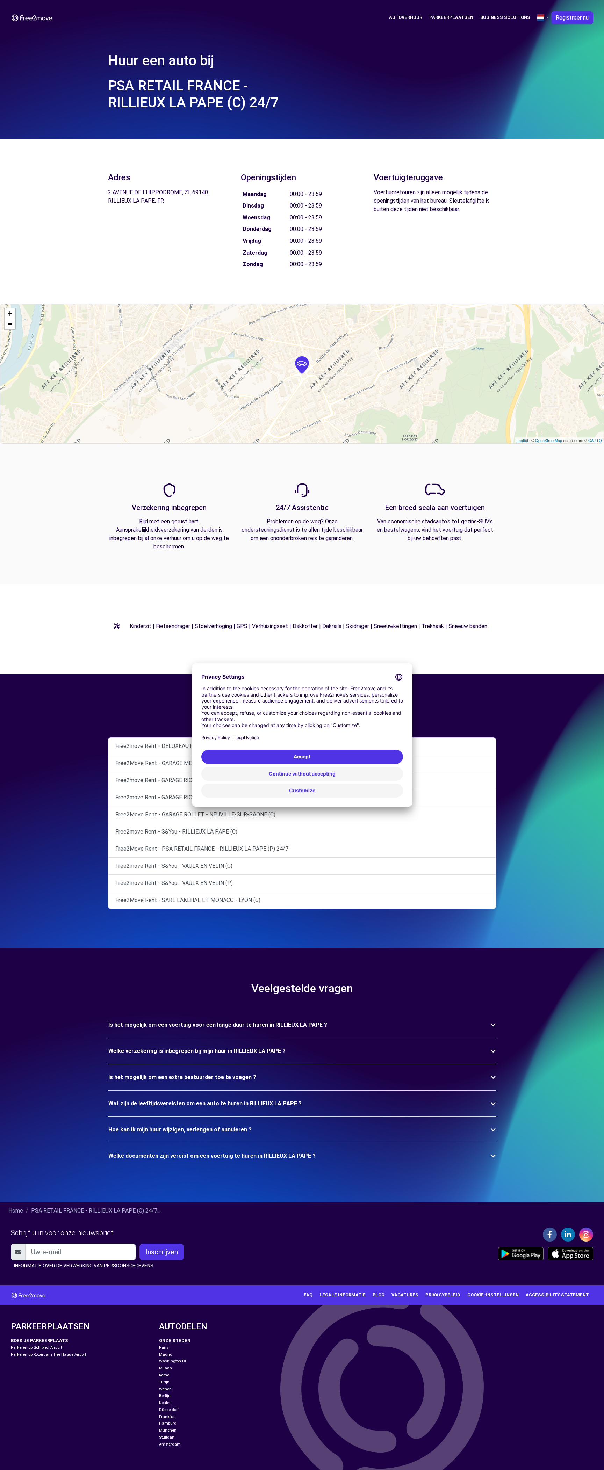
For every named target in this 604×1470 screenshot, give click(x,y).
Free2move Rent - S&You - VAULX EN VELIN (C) (173, 866)
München (168, 1430)
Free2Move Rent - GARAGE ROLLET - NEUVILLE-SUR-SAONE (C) (195, 814)
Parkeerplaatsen (451, 17)
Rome (164, 1375)
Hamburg (168, 1423)
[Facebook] (550, 1235)
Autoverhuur (405, 17)
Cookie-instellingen (493, 1294)
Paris (163, 1347)
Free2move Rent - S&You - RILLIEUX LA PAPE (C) (176, 831)
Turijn (164, 1382)
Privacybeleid (442, 1294)
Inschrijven (161, 1252)
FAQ (308, 1294)
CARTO (595, 440)
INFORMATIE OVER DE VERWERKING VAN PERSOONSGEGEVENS (83, 1265)
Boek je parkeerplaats (39, 1340)
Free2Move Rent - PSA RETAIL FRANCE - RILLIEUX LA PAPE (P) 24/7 (201, 848)
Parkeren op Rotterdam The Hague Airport (48, 1354)
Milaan (165, 1368)
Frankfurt (167, 1416)
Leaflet (522, 440)
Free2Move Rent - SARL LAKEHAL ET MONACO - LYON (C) (187, 900)
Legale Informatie (342, 1294)
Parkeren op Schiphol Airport (36, 1347)
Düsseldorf (169, 1409)
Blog (378, 1294)
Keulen (165, 1402)
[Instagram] (586, 1235)
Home (15, 1210)
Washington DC (173, 1361)
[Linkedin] (568, 1235)
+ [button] (10, 313)
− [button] (10, 324)
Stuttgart (166, 1437)
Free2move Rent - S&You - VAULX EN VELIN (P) (174, 883)
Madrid (165, 1354)
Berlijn (165, 1395)
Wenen (165, 1389)
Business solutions (505, 17)
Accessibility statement (557, 1294)
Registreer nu (572, 17)
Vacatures (404, 1294)
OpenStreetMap (548, 440)
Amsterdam (170, 1444)
